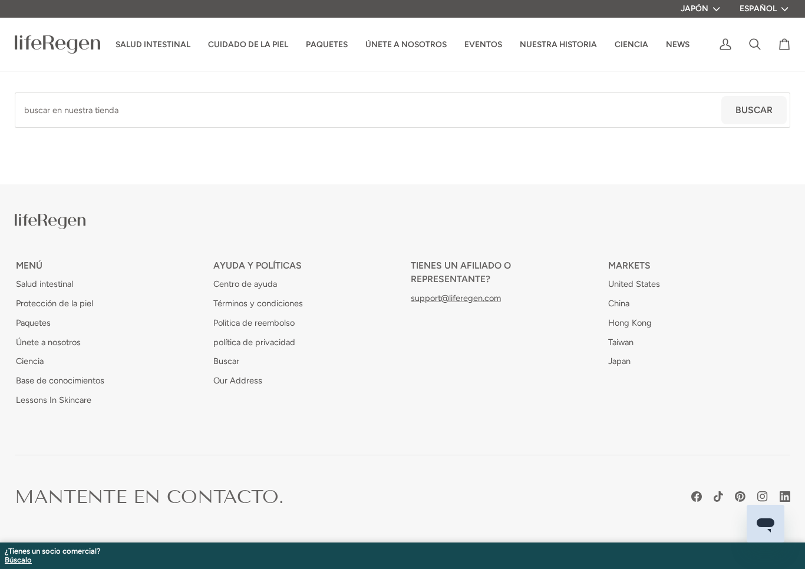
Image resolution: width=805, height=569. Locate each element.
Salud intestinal (44, 284)
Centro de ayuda (245, 284)
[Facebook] (696, 496)
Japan (619, 361)
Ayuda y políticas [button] (257, 265)
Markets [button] (629, 265)
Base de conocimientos (60, 380)
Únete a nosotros (48, 342)
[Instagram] (762, 496)
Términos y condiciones (258, 303)
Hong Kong (630, 322)
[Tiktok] (718, 496)
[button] (558, 44)
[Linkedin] (785, 496)
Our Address (237, 380)
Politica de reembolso (254, 322)
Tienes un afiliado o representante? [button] (461, 272)
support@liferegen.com (456, 298)
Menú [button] (29, 265)
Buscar (754, 109)
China (618, 303)
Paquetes (33, 322)
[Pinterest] (740, 496)
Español (758, 8)
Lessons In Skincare (53, 400)
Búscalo (18, 560)
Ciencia (30, 361)
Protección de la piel (54, 303)
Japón (694, 8)
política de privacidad (254, 342)
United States (634, 284)
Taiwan (621, 342)
